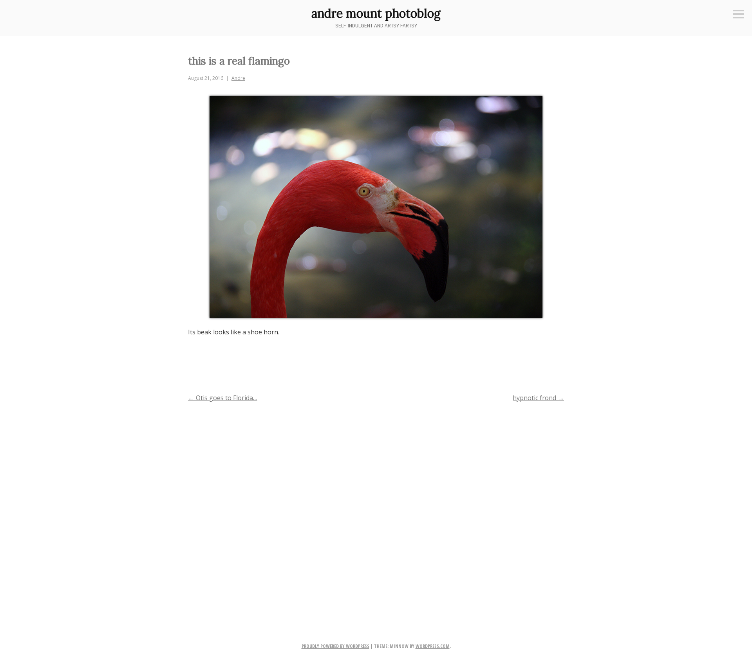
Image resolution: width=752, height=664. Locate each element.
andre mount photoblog (376, 13)
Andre (238, 78)
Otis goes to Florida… (222, 397)
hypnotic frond (538, 397)
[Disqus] (376, 510)
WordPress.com (433, 646)
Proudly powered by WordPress (335, 646)
